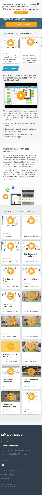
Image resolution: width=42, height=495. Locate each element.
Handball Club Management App (15, 450)
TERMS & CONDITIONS (11, 471)
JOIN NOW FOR (21, 24)
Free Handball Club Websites (14, 454)
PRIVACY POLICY (8, 474)
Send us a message (9, 445)
